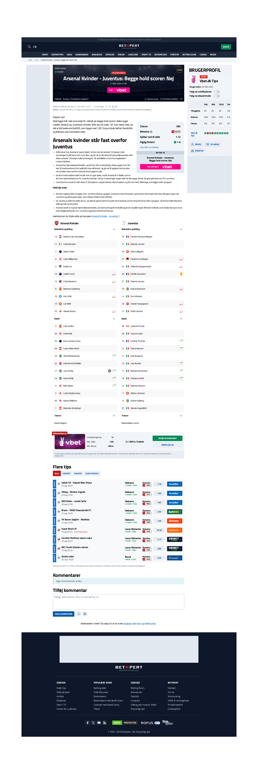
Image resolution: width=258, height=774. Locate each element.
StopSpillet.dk (157, 39)
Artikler (110, 54)
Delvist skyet (152, 99)
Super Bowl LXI (69, 528)
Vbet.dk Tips (65, 106)
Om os (171, 692)
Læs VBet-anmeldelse (149, 147)
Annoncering (174, 696)
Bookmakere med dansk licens (108, 700)
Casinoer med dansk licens (106, 704)
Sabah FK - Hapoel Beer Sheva (77, 482)
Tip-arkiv (214, 144)
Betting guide (189, 54)
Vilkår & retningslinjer (178, 700)
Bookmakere (82, 54)
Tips (36, 60)
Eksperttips (57, 54)
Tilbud (96, 709)
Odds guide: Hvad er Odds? (143, 704)
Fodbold (58, 99)
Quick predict (92, 473)
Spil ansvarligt (105, 39)
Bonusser (97, 54)
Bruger (78, 473)
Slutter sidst (68, 556)
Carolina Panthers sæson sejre (77, 538)
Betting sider (100, 688)
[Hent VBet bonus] (70, 441)
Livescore (133, 54)
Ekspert (67, 473)
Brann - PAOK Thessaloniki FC (76, 510)
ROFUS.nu (124, 39)
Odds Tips (61, 688)
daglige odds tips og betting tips (140, 623)
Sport (45, 54)
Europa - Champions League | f (75, 99)
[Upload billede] (84, 614)
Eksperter (61, 700)
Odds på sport (63, 692)
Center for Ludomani (67, 709)
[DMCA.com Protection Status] (125, 722)
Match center (60, 68)
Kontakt (172, 688)
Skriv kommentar (63, 613)
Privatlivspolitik (175, 704)
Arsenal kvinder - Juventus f (105, 216)
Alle (57, 473)
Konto (226, 46)
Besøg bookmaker (167, 438)
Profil (198, 144)
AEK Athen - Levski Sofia (74, 501)
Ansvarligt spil (138, 709)
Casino (203, 54)
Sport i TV (146, 54)
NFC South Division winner (75, 547)
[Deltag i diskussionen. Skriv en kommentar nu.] (118, 602)
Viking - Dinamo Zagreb (73, 492)
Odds (69, 54)
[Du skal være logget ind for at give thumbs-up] (107, 106)
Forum (121, 54)
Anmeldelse (167, 444)
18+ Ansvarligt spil (141, 731)
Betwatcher (161, 54)
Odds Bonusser (101, 692)
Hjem (30, 60)
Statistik (174, 54)
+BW (179, 69)
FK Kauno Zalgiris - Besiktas (76, 519)
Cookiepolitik (174, 709)
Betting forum (138, 688)
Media (213, 54)
